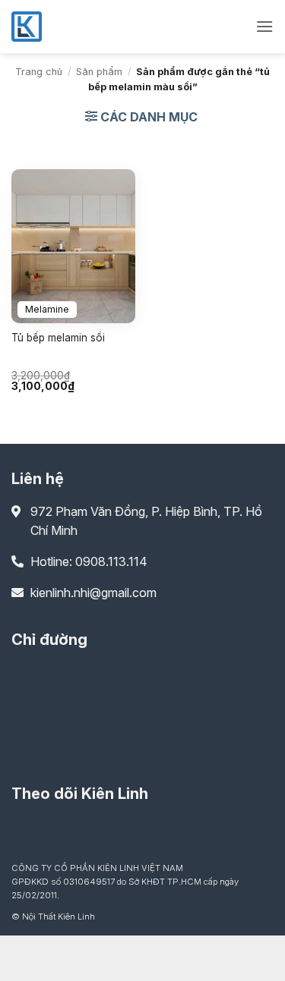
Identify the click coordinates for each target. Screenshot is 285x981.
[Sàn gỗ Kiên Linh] (87, 26)
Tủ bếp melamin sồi (58, 338)
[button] (264, 26)
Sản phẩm (99, 71)
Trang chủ (38, 71)
